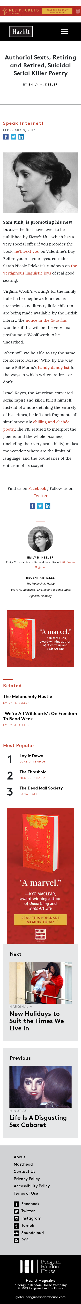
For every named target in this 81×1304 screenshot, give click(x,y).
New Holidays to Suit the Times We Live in (36, 1020)
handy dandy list (54, 368)
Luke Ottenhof (33, 761)
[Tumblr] (16, 1226)
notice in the (46, 321)
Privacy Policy (27, 1178)
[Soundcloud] (16, 1233)
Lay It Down (31, 755)
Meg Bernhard (32, 777)
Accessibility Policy (32, 1185)
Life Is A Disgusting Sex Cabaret (38, 1121)
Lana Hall (29, 794)
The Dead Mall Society (41, 788)
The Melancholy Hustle (41, 583)
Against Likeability (40, 596)
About (19, 1156)
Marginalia (20, 1006)
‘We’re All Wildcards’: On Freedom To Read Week (40, 589)
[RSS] (16, 1240)
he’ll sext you (26, 252)
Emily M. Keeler (43, 84)
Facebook (37, 489)
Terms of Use (26, 1193)
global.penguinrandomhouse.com (40, 1297)
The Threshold (33, 772)
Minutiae (18, 1111)
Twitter (40, 496)
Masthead (23, 1164)
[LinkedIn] (21, 137)
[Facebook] (6, 137)
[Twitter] (13, 137)
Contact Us (24, 1171)
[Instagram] (16, 1218)
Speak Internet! (23, 123)
